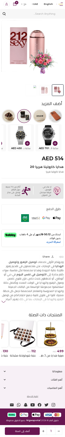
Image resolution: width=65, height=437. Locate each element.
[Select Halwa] (8, 116)
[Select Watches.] (24, 116)
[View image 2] (44, 90)
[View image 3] (31, 90)
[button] (49, 137)
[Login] (6, 4)
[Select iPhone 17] (55, 116)
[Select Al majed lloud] (40, 116)
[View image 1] (58, 90)
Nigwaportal (33, 420)
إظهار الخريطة (32, 396)
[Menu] (60, 4)
